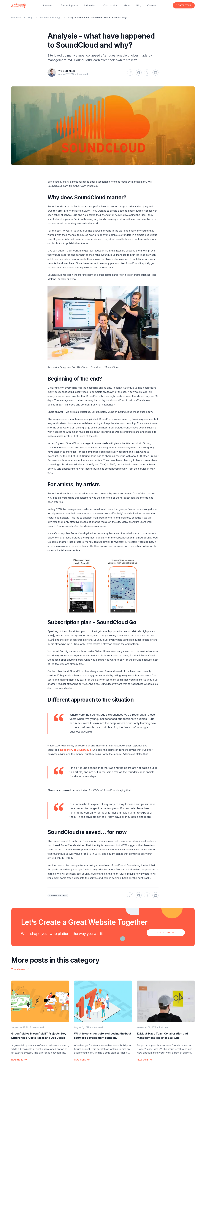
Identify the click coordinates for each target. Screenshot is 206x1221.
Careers (151, 5)
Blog (138, 5)
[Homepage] (18, 5)
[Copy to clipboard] (130, 73)
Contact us (184, 5)
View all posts (18, 969)
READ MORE (17, 1060)
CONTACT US (163, 932)
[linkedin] (155, 73)
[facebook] (139, 73)
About (126, 5)
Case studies (110, 5)
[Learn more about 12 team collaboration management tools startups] (166, 1001)
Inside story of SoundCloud (75, 749)
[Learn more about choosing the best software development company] (103, 1001)
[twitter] (147, 73)
